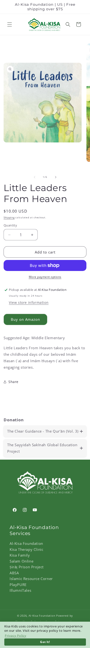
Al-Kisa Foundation (26, 543)
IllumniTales (20, 590)
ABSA (14, 572)
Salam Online (21, 561)
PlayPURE (18, 584)
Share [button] (13, 381)
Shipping (9, 217)
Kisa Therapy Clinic (26, 549)
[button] (9, 24)
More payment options (45, 277)
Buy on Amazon (25, 319)
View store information (28, 302)
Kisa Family (20, 555)
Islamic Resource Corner (31, 578)
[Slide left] (34, 177)
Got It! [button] (45, 642)
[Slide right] (55, 177)
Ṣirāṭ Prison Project (27, 566)
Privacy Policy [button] (15, 635)
